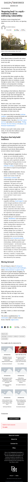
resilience (16, 336)
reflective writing (8, 166)
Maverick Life (4, 333)
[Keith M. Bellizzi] (3, 28)
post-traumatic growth (17, 238)
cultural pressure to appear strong (14, 270)
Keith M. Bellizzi (11, 27)
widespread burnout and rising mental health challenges (13, 267)
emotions (10, 336)
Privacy (11, 475)
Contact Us (14, 443)
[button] (16, 30)
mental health (4, 338)
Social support (19, 201)
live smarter (22, 336)
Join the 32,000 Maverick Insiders (13, 455)
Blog (14, 448)
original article (14, 320)
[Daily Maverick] (14, 2)
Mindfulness (12, 218)
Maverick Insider (14, 435)
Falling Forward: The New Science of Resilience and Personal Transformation (13, 124)
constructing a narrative (10, 177)
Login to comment (14, 418)
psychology (4, 336)
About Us (14, 439)
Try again (5, 427)
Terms (16, 475)
